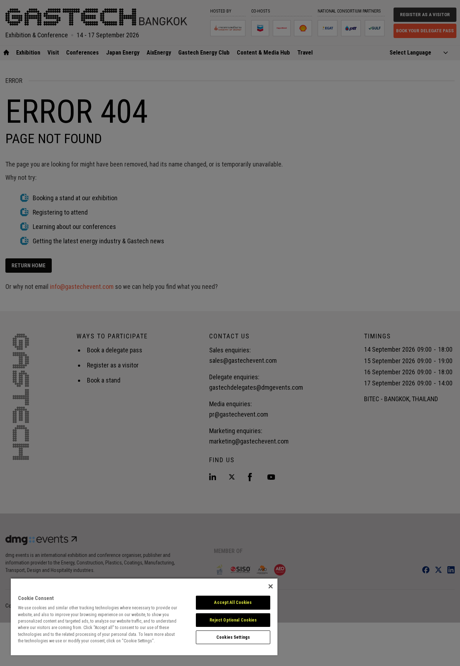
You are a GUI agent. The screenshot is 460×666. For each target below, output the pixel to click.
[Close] (270, 586)
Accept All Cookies (233, 602)
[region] (144, 616)
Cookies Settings (233, 637)
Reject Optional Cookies (233, 620)
